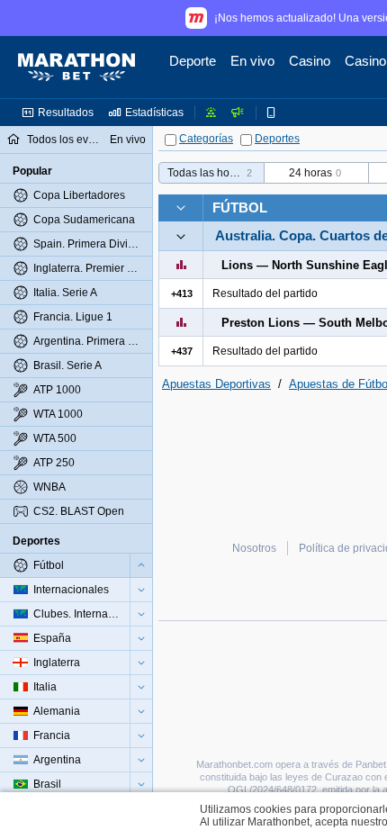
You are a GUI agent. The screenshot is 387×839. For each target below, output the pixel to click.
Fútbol (239, 207)
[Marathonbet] (76, 67)
